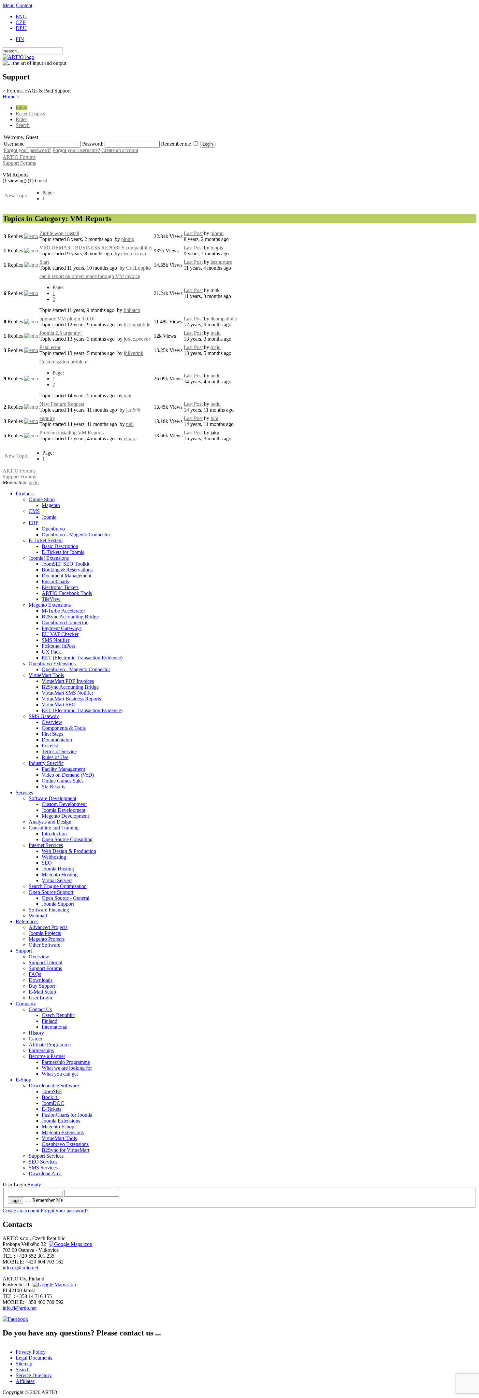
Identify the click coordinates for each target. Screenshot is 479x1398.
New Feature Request (61, 404)
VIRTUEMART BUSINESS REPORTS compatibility (95, 247)
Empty (34, 1184)
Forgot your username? (76, 150)
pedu (215, 375)
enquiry (47, 418)
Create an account (119, 150)
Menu (9, 5)
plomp (127, 239)
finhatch (131, 310)
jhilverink (133, 353)
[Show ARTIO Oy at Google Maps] (53, 1284)
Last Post (193, 233)
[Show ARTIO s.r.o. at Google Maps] (69, 1244)
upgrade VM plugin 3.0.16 (66, 318)
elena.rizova (133, 253)
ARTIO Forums (19, 157)
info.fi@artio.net (19, 1308)
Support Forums (19, 163)
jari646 (133, 410)
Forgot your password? (27, 150)
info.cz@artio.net (20, 1267)
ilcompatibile (137, 324)
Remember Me (47, 1200)
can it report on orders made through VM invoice (89, 276)
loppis (216, 247)
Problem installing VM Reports (71, 432)
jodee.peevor (137, 339)
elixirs (130, 438)
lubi (214, 418)
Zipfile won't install (59, 233)
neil (127, 395)
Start (44, 262)
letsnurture (221, 262)
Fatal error (50, 347)
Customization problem (63, 361)
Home (9, 96)
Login (15, 1200)
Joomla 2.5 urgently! (60, 333)
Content (24, 5)
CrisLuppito (138, 268)
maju (215, 333)
